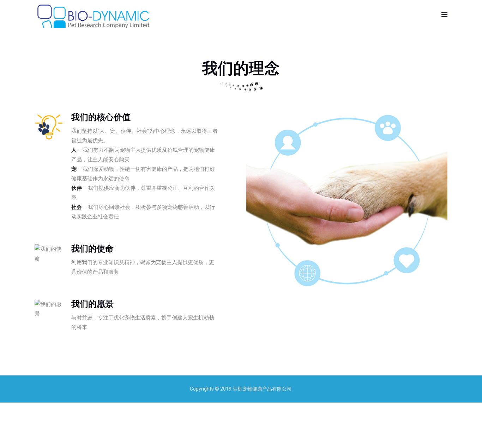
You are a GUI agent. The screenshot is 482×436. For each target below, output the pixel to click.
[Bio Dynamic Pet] (93, 19)
